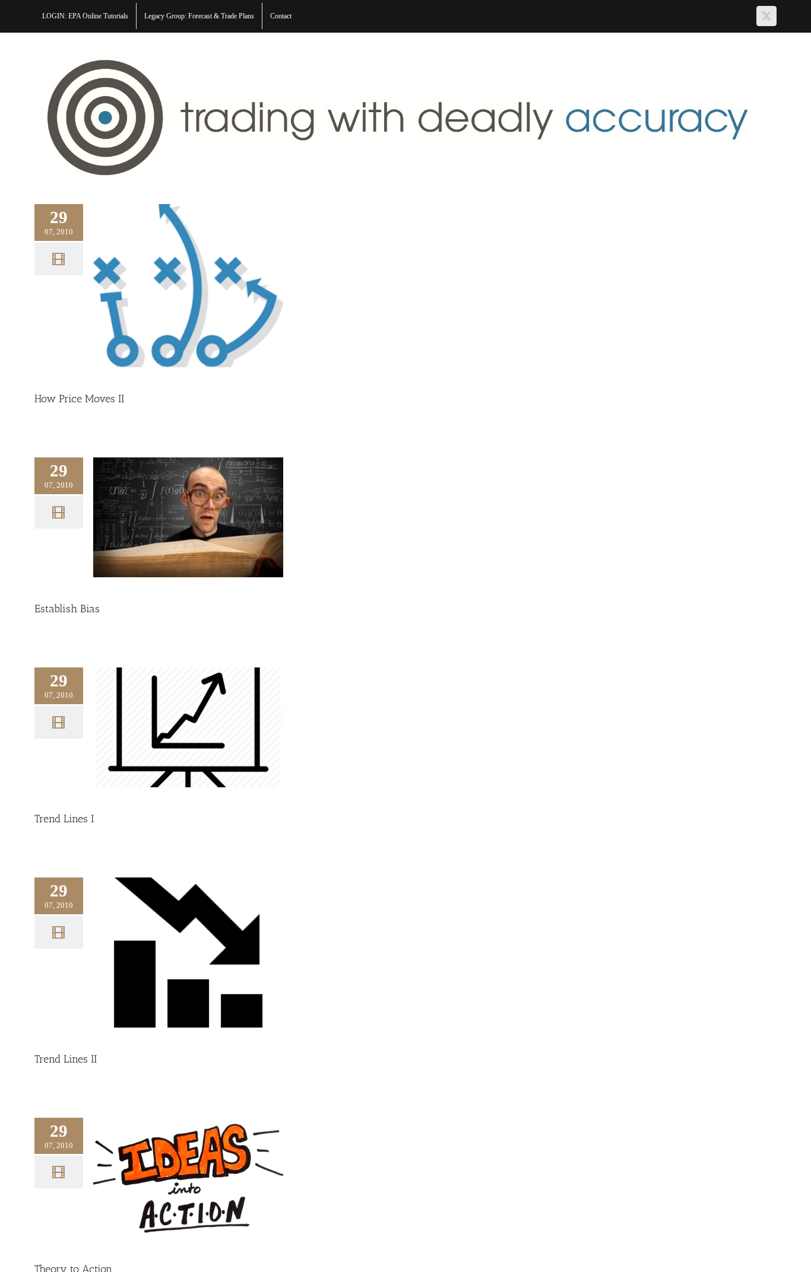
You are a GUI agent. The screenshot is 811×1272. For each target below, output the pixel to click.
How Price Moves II (79, 398)
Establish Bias (67, 608)
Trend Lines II (65, 1059)
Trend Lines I (64, 818)
